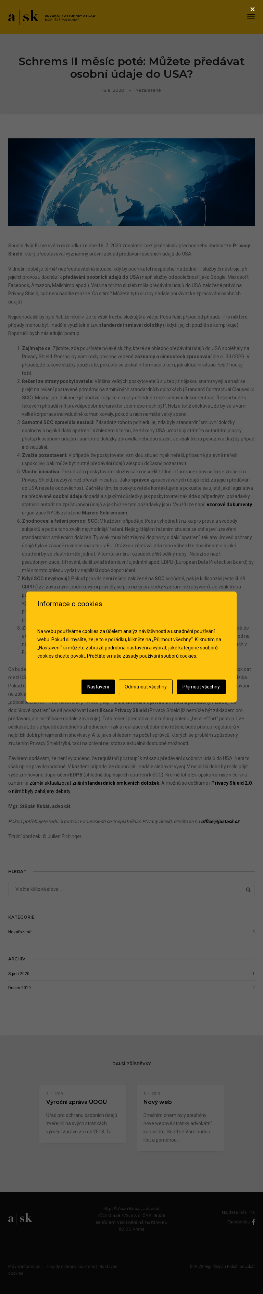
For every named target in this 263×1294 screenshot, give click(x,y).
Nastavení (98, 686)
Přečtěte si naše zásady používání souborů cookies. (142, 656)
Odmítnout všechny (146, 686)
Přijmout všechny (201, 686)
